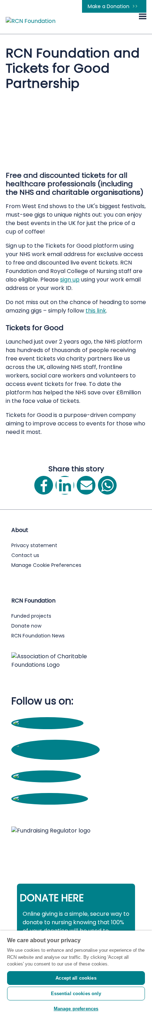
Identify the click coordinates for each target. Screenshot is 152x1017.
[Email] (86, 485)
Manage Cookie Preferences (46, 565)
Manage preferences (76, 1008)
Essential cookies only (76, 993)
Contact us (25, 555)
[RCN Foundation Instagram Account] (55, 754)
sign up (70, 280)
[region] (76, 974)
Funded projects (31, 615)
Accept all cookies (75, 978)
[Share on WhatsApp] (107, 485)
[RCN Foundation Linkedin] (49, 799)
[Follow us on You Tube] (46, 776)
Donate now (26, 625)
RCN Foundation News (38, 635)
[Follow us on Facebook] (47, 723)
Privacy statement (34, 545)
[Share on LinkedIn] (64, 485)
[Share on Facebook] (43, 485)
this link (96, 311)
